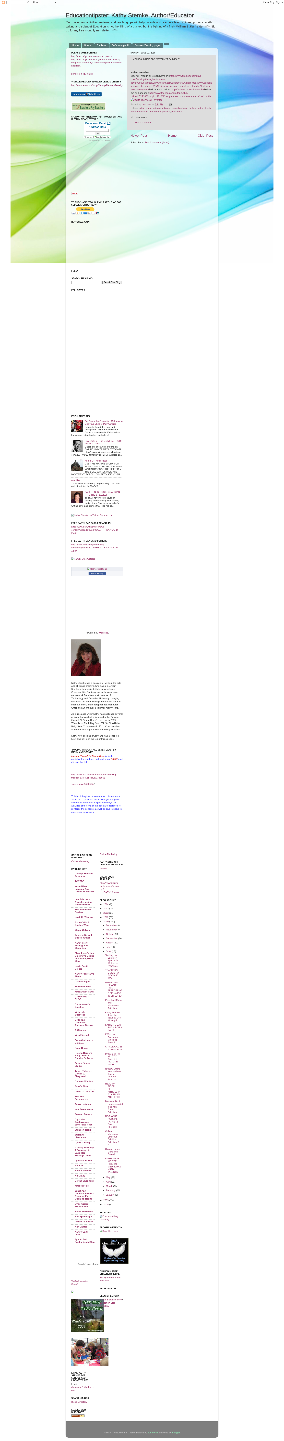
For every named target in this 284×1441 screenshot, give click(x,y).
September (112, 938)
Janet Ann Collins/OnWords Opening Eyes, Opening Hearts (84, 1195)
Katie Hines (81, 1048)
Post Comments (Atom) (157, 142)
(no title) (75, 480)
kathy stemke (205, 108)
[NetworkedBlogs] (97, 569)
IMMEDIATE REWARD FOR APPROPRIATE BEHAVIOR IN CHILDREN (113, 989)
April (108, 1182)
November (112, 929)
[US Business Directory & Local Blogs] (77, 1416)
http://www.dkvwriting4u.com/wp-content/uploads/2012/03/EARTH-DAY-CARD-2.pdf (95, 530)
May (108, 1177)
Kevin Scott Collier (81, 967)
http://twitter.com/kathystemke (188, 89)
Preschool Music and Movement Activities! (113, 1004)
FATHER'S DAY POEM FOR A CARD (113, 1027)
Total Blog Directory (111, 1299)
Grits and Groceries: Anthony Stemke (84, 1022)
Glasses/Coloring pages (148, 45)
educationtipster (180, 108)
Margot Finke (82, 1186)
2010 (106, 921)
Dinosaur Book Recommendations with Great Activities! (114, 1106)
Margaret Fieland (84, 992)
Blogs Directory (79, 1402)
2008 (106, 1204)
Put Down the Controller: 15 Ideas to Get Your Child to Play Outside (104, 422)
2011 (106, 917)
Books (87, 45)
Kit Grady (80, 1176)
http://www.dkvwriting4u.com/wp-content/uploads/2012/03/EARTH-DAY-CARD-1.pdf (95, 547)
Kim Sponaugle (83, 1216)
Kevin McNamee (84, 1211)
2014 (106, 904)
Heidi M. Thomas (84, 917)
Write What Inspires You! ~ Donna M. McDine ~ (85, 890)
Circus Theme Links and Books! (112, 1152)
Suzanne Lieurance (80, 1136)
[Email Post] (170, 104)
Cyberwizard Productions (82, 1205)
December (112, 925)
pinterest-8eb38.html (82, 74)
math (133, 111)
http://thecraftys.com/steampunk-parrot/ (91, 56)
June (109, 951)
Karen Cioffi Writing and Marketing (81, 945)
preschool (176, 111)
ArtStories (80, 1030)
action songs (145, 108)
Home (75, 45)
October (110, 934)
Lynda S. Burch (83, 1160)
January (110, 1195)
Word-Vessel (82, 1035)
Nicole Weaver (83, 1170)
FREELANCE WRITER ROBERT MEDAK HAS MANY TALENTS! (113, 1165)
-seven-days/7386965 (82, 784)
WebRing (103, 633)
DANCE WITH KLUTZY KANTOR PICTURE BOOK (112, 1059)
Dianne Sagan (82, 981)
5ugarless (153, 1432)
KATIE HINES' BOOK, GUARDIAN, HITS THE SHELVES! (102, 493)
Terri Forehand (83, 986)
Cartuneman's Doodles (82, 1005)
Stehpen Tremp (83, 1130)
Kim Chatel (81, 1227)
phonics (166, 111)
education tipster (161, 108)
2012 (106, 913)
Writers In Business (80, 1013)
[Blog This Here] (109, 1231)
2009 (106, 1200)
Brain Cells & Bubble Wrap (82, 923)
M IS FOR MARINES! (96, 461)
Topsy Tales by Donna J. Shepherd (83, 1074)
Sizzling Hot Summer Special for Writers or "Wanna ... (112, 960)
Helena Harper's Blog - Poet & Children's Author (84, 1055)
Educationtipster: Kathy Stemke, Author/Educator (130, 15)
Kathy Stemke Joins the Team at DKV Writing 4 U (113, 1016)
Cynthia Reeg (82, 1142)
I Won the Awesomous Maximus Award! (112, 1038)
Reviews (101, 45)
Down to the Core (84, 1091)
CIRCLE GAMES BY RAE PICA (113, 1048)
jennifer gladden (84, 1221)
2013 (106, 908)
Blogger (176, 1432)
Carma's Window (84, 1081)
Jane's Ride (81, 1086)
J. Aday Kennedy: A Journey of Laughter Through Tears (85, 1151)
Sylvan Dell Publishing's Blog (85, 1240)
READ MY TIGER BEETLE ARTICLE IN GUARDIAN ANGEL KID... (113, 1090)
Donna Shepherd (84, 1181)
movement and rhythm (149, 111)
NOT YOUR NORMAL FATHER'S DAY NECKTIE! (111, 1121)
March (109, 1186)
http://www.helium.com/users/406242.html (169, 82)
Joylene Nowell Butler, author (83, 936)
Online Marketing (80, 861)
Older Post (205, 135)
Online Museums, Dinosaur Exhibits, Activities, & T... (112, 1138)
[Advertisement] (86, 335)
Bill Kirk (79, 1165)
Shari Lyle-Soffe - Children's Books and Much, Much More (84, 957)
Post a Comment (143, 122)
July (108, 947)
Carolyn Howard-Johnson (84, 874)
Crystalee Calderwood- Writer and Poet (83, 1122)
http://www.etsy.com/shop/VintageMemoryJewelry (97, 85)
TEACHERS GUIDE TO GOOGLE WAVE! (112, 974)
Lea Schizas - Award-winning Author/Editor (83, 902)
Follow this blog (97, 574)
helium (192, 108)
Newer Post (138, 135)
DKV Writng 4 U (120, 45)
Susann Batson (83, 1114)
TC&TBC (79, 881)
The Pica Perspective (81, 1097)
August (110, 942)
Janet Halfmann (83, 1104)
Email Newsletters (93, 140)
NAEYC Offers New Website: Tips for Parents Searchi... (113, 1074)
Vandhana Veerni (84, 1109)
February (111, 1190)
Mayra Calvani (83, 930)
